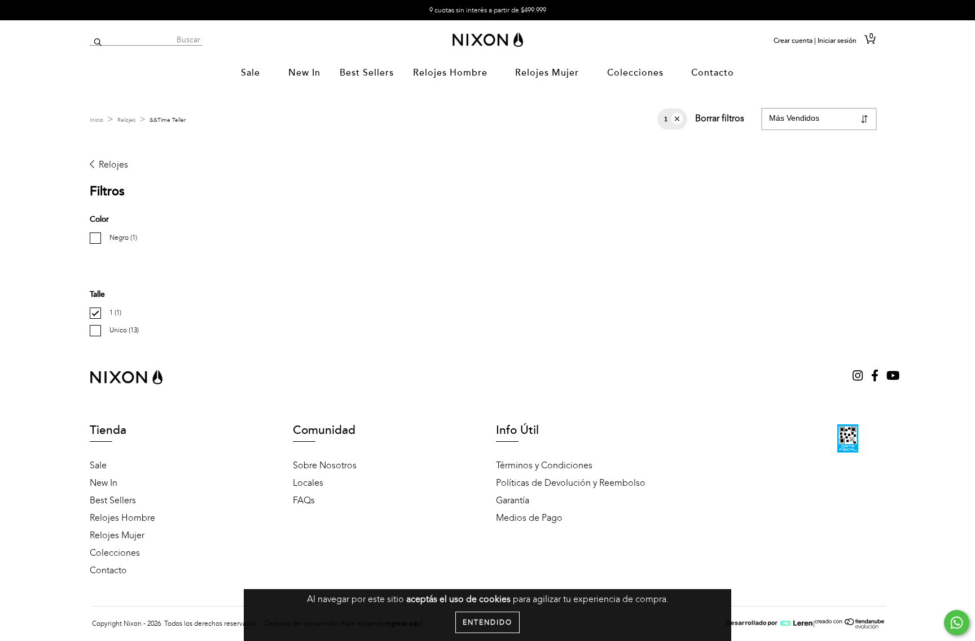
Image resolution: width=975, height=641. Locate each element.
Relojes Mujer (548, 72)
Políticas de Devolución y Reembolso (570, 483)
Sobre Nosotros (325, 465)
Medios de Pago (529, 518)
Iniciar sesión (837, 40)
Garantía (512, 500)
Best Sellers (367, 72)
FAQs (304, 500)
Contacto (712, 72)
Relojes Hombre (451, 72)
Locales (308, 483)
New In (304, 72)
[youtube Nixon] (893, 376)
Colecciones (636, 72)
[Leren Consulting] (769, 623)
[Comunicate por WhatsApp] (956, 622)
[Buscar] (98, 42)
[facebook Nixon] (876, 376)
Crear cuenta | (795, 40)
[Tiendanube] (850, 626)
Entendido (487, 622)
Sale (252, 72)
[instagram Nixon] (859, 376)
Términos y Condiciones (544, 465)
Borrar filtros (719, 118)
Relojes (126, 120)
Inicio (96, 120)
